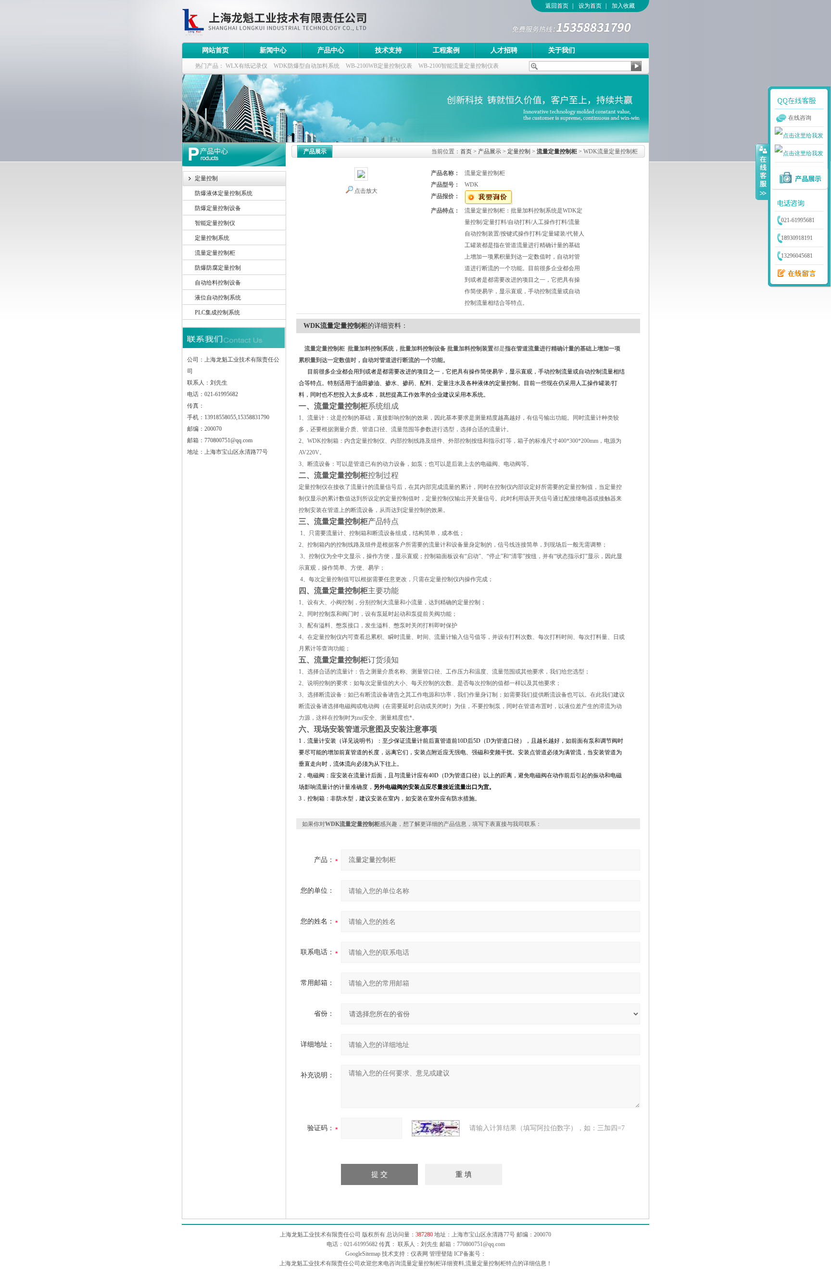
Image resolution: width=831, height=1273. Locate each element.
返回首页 (556, 5)
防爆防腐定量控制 (218, 267)
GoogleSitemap (362, 1253)
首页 (466, 151)
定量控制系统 (212, 238)
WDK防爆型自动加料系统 (307, 65)
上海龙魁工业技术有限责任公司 (314, 21)
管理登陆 (441, 1253)
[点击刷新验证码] (436, 1128)
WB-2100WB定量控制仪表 (379, 65)
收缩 (762, 171)
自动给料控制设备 (218, 282)
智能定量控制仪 (215, 223)
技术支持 (388, 50)
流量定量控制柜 (215, 253)
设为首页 (590, 5)
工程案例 (446, 50)
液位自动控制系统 (218, 297)
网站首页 (215, 50)
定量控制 (206, 178)
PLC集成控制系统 (217, 312)
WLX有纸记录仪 (246, 65)
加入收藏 (623, 5)
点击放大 (366, 190)
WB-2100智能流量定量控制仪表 (458, 65)
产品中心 (330, 50)
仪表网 (419, 1253)
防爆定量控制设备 (218, 208)
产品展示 (489, 151)
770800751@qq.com (481, 1244)
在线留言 (794, 273)
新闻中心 (273, 50)
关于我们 (561, 50)
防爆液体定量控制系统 (223, 193)
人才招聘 (504, 50)
